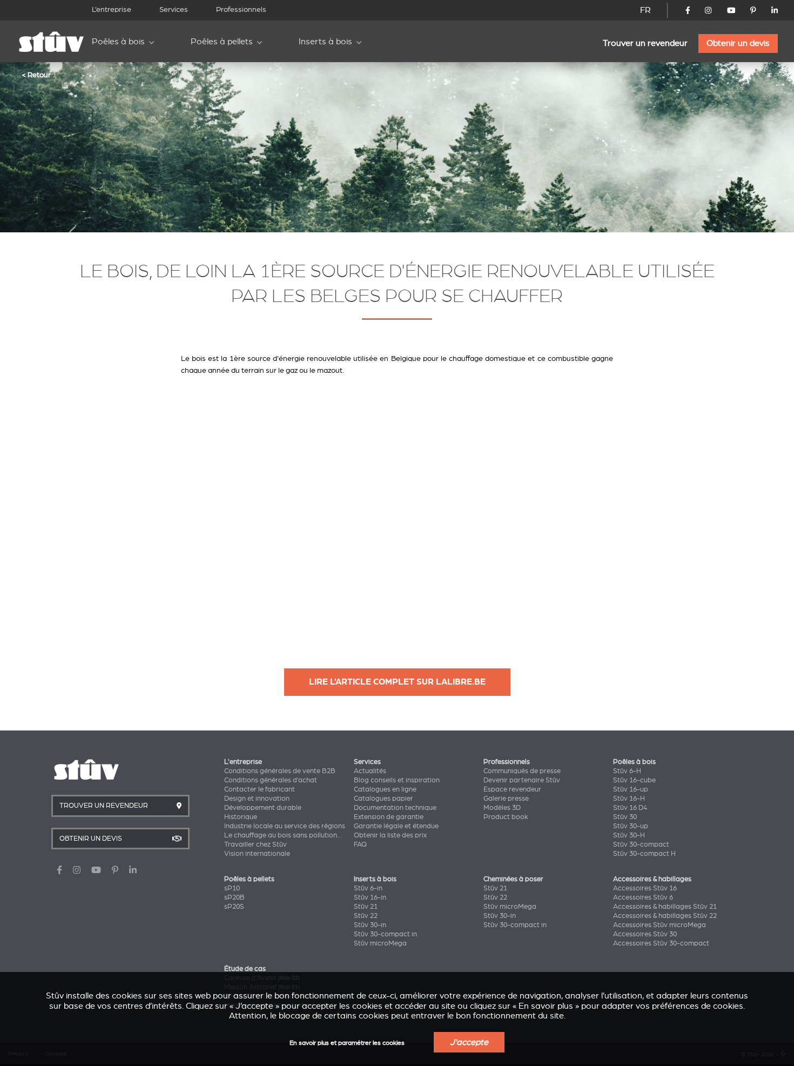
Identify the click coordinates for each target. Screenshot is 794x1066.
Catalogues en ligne (385, 789)
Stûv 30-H (629, 835)
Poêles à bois (118, 41)
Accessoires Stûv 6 (643, 897)
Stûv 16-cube (634, 780)
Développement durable (262, 808)
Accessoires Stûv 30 (645, 934)
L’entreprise (111, 9)
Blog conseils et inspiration (397, 780)
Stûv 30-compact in (385, 934)
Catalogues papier (383, 798)
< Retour (36, 74)
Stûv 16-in (370, 897)
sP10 (232, 888)
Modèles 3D (502, 808)
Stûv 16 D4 (630, 808)
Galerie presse (506, 798)
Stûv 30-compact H (644, 853)
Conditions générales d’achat (270, 780)
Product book (505, 817)
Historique (240, 817)
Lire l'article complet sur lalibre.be (397, 682)
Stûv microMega (380, 943)
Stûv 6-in (368, 888)
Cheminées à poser (513, 879)
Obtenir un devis (738, 43)
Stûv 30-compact (641, 844)
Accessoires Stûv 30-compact (661, 943)
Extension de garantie (388, 817)
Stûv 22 (366, 916)
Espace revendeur (512, 789)
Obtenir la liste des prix (390, 835)
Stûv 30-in (370, 925)
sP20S (234, 906)
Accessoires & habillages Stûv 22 (665, 916)
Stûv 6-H (627, 771)
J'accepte (469, 1042)
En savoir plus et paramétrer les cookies (347, 1043)
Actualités (370, 771)
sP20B (234, 897)
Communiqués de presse (522, 771)
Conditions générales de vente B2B (279, 771)
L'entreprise (243, 762)
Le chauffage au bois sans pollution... (283, 835)
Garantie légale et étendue (396, 826)
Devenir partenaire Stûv (521, 780)
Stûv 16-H (629, 798)
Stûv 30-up (630, 826)
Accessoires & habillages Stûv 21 (665, 906)
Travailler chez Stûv (255, 844)
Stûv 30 (625, 817)
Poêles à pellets (222, 41)
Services (173, 9)
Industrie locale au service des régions (284, 826)
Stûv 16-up (630, 789)
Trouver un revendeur (645, 43)
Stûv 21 (366, 906)
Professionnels (241, 9)
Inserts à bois (325, 41)
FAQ (360, 844)
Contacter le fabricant (259, 789)
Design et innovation (257, 798)
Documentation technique (395, 808)
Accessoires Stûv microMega (659, 925)
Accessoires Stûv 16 (645, 888)
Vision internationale (257, 853)
